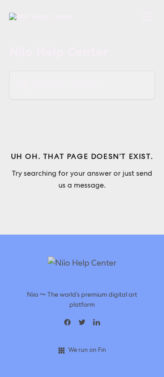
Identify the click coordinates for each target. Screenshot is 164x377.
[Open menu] (146, 16)
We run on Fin (87, 350)
